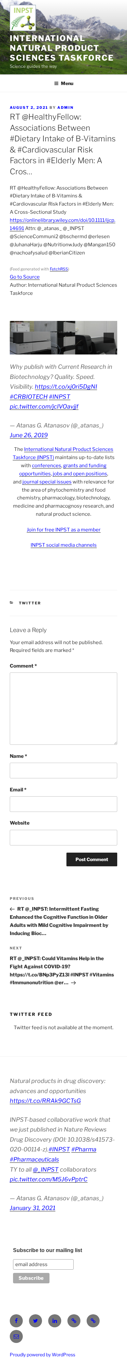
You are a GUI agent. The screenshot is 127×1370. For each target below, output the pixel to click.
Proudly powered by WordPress (42, 1354)
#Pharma (83, 1149)
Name (18, 756)
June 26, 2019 (29, 435)
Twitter (30, 603)
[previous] (18, 338)
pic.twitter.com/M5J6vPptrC (49, 1179)
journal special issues (47, 482)
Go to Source (25, 277)
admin (65, 107)
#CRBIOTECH (29, 396)
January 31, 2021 (32, 1207)
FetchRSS (59, 269)
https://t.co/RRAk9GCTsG (45, 1100)
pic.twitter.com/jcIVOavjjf (44, 406)
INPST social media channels (64, 545)
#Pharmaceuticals (34, 1159)
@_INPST (46, 1169)
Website (20, 823)
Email (18, 790)
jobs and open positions (80, 474)
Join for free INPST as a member (64, 530)
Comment (23, 666)
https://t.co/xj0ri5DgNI (66, 386)
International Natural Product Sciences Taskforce (62, 48)
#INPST (59, 396)
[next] (109, 338)
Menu (67, 83)
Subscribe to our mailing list (47, 1250)
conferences (46, 466)
